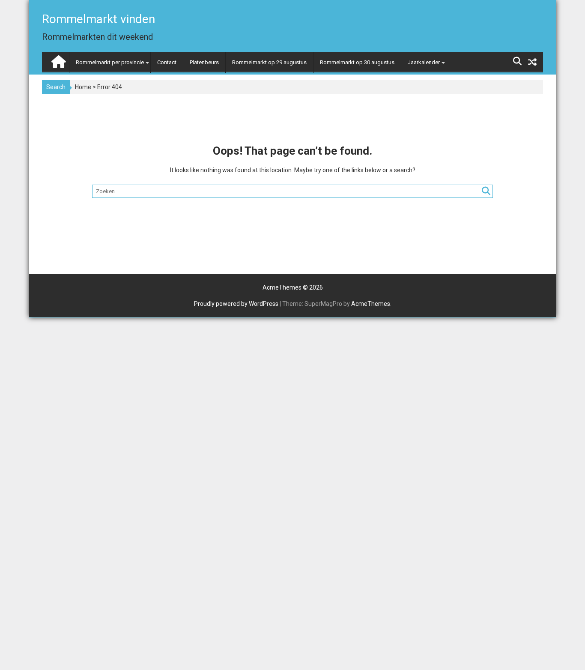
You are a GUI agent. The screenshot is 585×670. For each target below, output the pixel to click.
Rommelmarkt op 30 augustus (357, 62)
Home (83, 87)
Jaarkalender (424, 62)
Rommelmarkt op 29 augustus (269, 62)
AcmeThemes (370, 303)
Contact (166, 62)
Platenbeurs (204, 62)
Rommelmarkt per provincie (110, 62)
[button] (567, 12)
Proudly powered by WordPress (236, 303)
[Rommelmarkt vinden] (57, 60)
